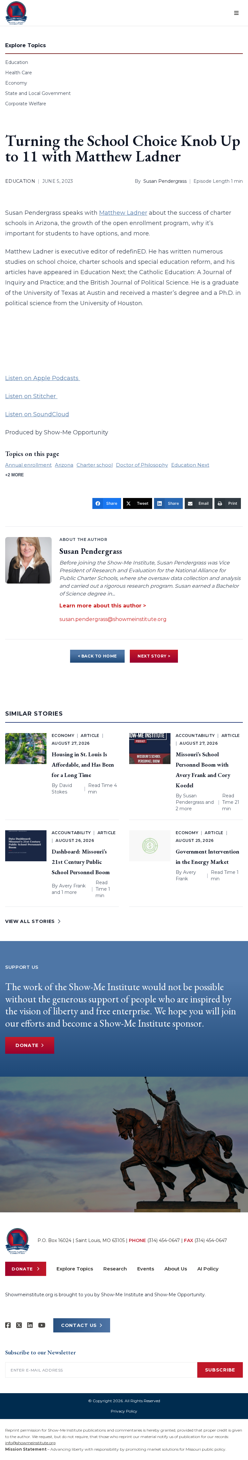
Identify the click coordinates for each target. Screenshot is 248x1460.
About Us (175, 1269)
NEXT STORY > (154, 656)
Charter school (95, 465)
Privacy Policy (124, 1411)
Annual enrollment (28, 465)
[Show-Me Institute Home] (16, 13)
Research (115, 1269)
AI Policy (208, 1269)
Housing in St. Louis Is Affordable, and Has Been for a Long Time (83, 765)
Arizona (64, 465)
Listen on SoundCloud (37, 414)
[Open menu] (236, 12)
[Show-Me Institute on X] (19, 1325)
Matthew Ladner (123, 212)
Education (16, 62)
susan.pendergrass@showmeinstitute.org (113, 619)
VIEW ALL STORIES (30, 921)
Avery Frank (72, 886)
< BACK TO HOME (97, 656)
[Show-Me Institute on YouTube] (42, 1325)
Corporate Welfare (25, 104)
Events (145, 1269)
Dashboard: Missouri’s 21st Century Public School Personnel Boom (81, 862)
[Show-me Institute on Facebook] (8, 1325)
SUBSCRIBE (220, 1370)
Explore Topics (75, 1269)
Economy (16, 83)
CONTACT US (79, 1325)
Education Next (190, 465)
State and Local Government (38, 93)
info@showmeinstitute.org (30, 1442)
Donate (27, 1045)
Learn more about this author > (102, 606)
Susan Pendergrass (165, 181)
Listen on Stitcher (31, 396)
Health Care (18, 73)
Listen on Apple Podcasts (42, 378)
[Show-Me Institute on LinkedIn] (30, 1325)
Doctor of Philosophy (142, 465)
